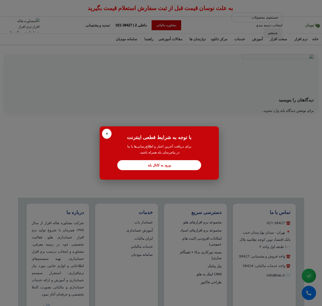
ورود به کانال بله (159, 165)
